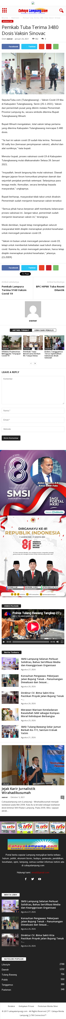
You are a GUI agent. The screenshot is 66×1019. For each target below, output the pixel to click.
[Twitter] (33, 879)
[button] (60, 10)
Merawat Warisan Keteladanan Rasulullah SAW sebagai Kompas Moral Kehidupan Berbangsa (40, 713)
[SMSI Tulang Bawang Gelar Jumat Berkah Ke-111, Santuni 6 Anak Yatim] (10, 731)
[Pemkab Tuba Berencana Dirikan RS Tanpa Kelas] (33, 342)
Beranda (5, 18)
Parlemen (6, 990)
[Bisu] (57, 641)
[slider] (31, 642)
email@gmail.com (40, 872)
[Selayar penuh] (62, 641)
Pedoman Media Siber (48, 1006)
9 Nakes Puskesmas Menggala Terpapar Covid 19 (11, 353)
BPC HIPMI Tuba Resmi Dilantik (50, 288)
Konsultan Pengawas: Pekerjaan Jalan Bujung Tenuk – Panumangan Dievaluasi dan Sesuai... (42, 679)
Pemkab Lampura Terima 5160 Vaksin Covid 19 (14, 290)
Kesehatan (15, 18)
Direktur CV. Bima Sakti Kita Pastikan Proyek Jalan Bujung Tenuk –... (42, 696)
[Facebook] (26, 879)
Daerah (6, 348)
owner (10, 38)
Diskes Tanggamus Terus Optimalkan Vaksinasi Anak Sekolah (54, 354)
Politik (5, 979)
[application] (33, 626)
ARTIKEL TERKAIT (21, 330)
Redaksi (11, 1006)
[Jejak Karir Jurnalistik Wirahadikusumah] (33, 765)
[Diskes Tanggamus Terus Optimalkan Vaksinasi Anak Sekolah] (54, 342)
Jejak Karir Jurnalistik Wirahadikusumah (18, 791)
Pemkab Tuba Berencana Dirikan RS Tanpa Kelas (31, 353)
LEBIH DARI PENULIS (44, 330)
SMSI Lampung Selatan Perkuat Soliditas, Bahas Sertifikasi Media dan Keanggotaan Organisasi (40, 662)
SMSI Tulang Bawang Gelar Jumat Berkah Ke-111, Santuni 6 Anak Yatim (41, 730)
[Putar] (4, 641)
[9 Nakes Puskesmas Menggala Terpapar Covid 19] (11, 342)
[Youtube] (40, 879)
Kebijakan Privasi (26, 1006)
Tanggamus (7, 985)
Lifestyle (6, 784)
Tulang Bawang (9, 974)
